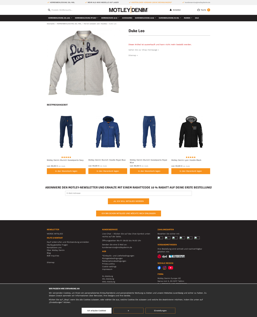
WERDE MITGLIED (55, 234)
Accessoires (127, 18)
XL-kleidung (107, 276)
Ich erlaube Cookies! (96, 311)
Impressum (107, 269)
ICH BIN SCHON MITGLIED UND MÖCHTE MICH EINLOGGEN (129, 213)
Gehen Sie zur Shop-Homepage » (143, 50)
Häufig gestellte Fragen (57, 245)
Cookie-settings (109, 266)
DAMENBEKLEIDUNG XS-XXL (169, 18)
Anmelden (176, 10)
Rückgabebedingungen (112, 258)
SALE (197, 18)
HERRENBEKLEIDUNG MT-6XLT (85, 18)
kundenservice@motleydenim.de (197, 2)
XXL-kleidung (108, 279)
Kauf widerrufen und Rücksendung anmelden (68, 242)
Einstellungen (160, 311)
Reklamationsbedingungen (114, 261)
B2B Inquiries (53, 256)
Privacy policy (108, 264)
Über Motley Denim (56, 250)
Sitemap (50, 262)
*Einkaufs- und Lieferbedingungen (118, 256)
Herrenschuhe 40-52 (109, 18)
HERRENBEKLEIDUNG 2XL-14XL (59, 18)
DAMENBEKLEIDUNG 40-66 (144, 18)
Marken (187, 18)
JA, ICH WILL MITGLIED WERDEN (128, 201)
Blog (49, 253)
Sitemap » (133, 55)
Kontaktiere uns (54, 247)
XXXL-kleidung (108, 282)
